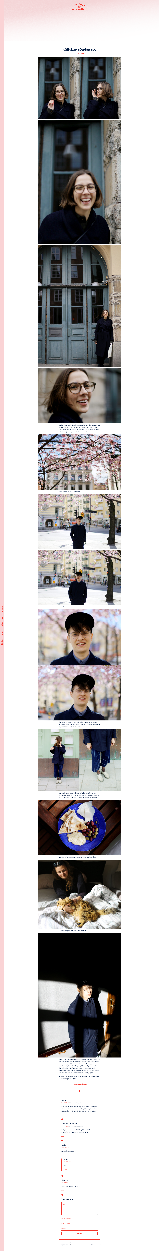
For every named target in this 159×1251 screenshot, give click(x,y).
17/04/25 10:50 (67, 1162)
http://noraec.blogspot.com (76, 1102)
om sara (2, 610)
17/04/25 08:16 (65, 1182)
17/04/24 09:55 (65, 1147)
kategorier (2, 622)
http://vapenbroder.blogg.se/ (76, 1126)
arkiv (2, 632)
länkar (2, 642)
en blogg (79, 7)
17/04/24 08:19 (65, 1126)
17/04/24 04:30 (65, 1102)
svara (62, 1115)
